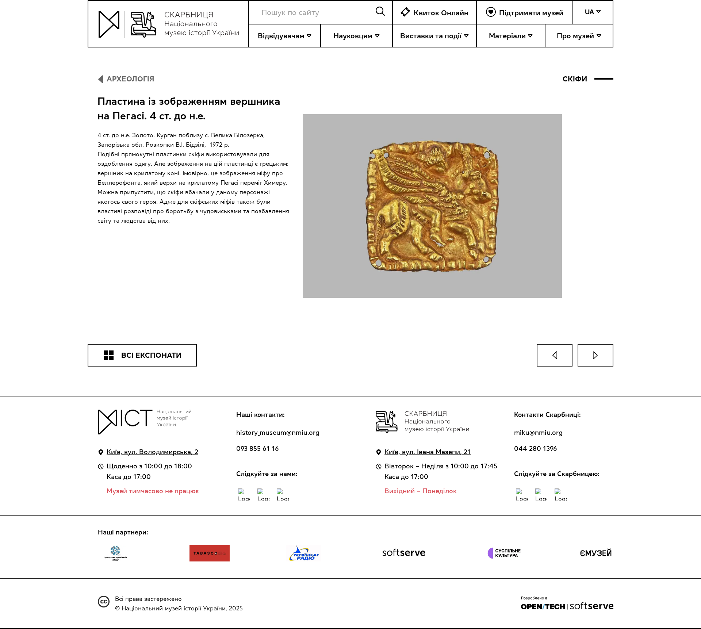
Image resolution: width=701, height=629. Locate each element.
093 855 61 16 (257, 448)
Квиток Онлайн (441, 12)
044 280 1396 (535, 448)
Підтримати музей (531, 12)
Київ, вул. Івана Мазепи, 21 (427, 452)
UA (589, 12)
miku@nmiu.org (538, 432)
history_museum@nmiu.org (277, 432)
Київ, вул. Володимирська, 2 (152, 452)
